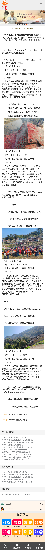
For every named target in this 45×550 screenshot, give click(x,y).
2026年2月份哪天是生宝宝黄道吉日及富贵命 (17, 447)
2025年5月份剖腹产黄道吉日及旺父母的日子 (17, 459)
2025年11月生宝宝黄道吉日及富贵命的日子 (16, 454)
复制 (41, 504)
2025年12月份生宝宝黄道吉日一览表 (14, 449)
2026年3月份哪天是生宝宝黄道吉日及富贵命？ (18, 440)
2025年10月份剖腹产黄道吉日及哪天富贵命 (16, 457)
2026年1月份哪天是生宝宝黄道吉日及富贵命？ (18, 442)
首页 (23, 28)
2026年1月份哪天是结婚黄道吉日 (13, 445)
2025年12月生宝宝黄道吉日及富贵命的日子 (16, 452)
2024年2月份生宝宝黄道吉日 (15, 414)
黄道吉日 (30, 28)
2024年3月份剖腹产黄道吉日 (15, 420)
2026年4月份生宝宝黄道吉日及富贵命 (15, 437)
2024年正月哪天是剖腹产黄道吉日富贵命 (16, 495)
